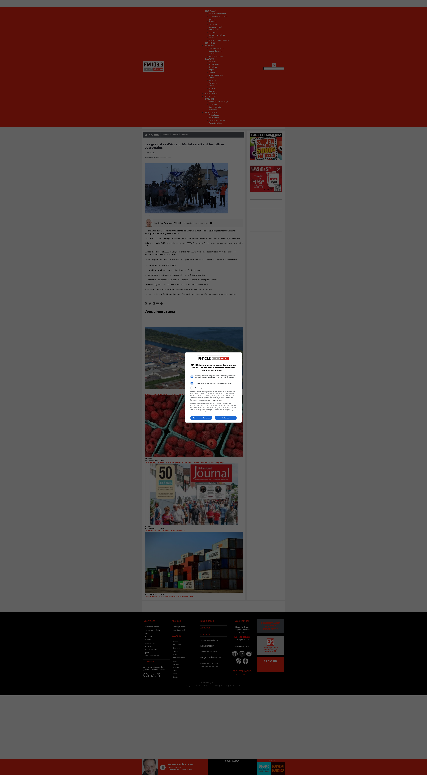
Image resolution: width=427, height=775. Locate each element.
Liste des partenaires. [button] (215, 401)
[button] (213, 388)
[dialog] (213, 387)
